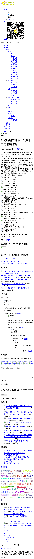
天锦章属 (14, 70)
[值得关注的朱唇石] (10, 441)
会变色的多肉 (26, 471)
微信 (5, 39)
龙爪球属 (14, 87)
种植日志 (7, 126)
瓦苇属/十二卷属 (16, 99)
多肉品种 (7, 49)
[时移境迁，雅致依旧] (11, 422)
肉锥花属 (14, 93)
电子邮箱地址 (5, 384)
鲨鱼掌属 (14, 101)
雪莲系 (19, 497)
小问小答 (7, 128)
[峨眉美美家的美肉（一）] (9, 288)
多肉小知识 (5, 479)
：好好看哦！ (15, 521)
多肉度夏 (13, 479)
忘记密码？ (11, 19)
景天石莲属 (14, 76)
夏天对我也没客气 (19, 284)
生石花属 (14, 91)
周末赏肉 (13, 476)
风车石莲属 (14, 78)
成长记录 (4, 487)
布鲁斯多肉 (29, 484)
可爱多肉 (18, 474)
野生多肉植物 (12, 497)
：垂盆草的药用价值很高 (19, 516)
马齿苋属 (14, 120)
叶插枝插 (25, 474)
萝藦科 (10, 114)
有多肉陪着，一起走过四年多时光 (14, 264)
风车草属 (14, 62)
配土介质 (4, 497)
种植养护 (7, 47)
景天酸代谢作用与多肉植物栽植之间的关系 (17, 437)
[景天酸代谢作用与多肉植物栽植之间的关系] (18, 435)
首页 (2, 131)
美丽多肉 (7, 495)
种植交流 (4, 492)
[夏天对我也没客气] (7, 284)
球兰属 (13, 116)
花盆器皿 (15, 495)
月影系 (8, 489)
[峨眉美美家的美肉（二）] (9, 279)
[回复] (19, 313)
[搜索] (18, 42)
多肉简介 (7, 45)
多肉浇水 (6, 481)
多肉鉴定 (27, 481)
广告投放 (7, 535)
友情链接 (7, 541)
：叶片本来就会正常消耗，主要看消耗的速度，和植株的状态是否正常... (18, 525)
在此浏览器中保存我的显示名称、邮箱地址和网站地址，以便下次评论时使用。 (17, 390)
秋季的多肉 (28, 489)
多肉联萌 (3, 3)
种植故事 (7, 240)
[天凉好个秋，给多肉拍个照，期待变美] (17, 412)
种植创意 (12, 492)
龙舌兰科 (10, 111)
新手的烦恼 (21, 487)
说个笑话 (29, 495)
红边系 (26, 492)
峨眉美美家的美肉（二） (25, 279)
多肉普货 (20, 479)
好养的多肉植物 (13, 484)
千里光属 (14, 109)
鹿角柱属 (14, 85)
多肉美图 (20, 481)
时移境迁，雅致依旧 (24, 422)
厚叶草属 (14, 58)
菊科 (9, 107)
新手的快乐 (12, 487)
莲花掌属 (14, 60)
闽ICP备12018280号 (7, 548)
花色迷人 (21, 495)
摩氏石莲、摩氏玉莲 (10, 261)
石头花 (21, 489)
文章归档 (7, 539)
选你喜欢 (4, 467)
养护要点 (11, 474)
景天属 (13, 56)
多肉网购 (13, 481)
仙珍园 (18, 471)
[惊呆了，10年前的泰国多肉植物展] (15, 406)
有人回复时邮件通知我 (9, 398)
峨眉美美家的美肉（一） (25, 288)
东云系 (12, 471)
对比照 (22, 484)
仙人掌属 (14, 83)
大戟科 (10, 105)
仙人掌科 (10, 80)
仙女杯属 (14, 66)
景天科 (10, 51)
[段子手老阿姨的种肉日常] (12, 418)
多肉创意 (30, 476)
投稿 (5, 533)
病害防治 (15, 489)
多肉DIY (7, 122)
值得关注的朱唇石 (22, 441)
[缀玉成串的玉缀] (10, 426)
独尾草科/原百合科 (13, 97)
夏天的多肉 (21, 476)
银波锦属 (14, 74)
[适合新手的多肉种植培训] (12, 430)
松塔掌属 (14, 103)
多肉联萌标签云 (9, 537)
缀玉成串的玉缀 (20, 426)
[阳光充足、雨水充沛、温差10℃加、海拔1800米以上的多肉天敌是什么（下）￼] (17, 273)
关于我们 (7, 531)
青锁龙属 (14, 64)
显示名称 (4, 380)
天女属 (13, 95)
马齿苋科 (10, 118)
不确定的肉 (5, 471)
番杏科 (10, 89)
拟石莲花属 (14, 54)
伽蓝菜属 (14, 68)
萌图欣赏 (7, 124)
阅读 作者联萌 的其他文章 (12, 258)
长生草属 (14, 72)
